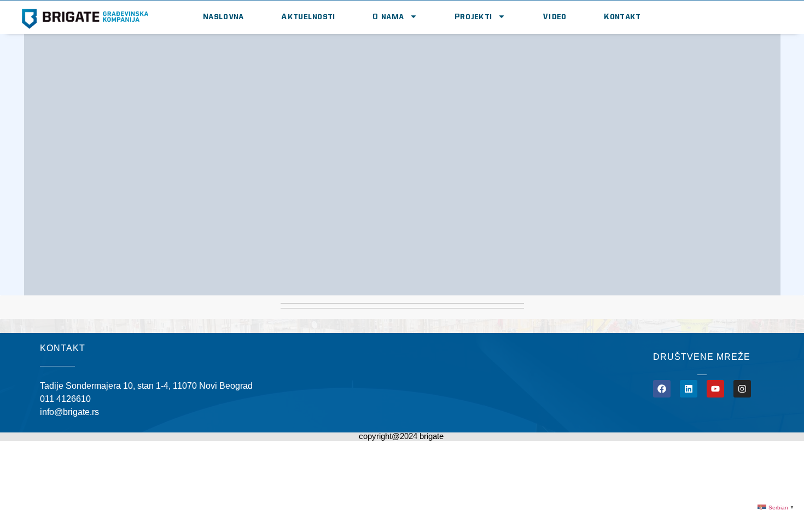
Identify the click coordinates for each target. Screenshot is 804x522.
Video (555, 16)
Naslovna (223, 16)
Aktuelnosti (308, 16)
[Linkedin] (688, 389)
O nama (388, 16)
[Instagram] (742, 389)
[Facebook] (662, 389)
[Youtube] (715, 389)
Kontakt (622, 16)
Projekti (473, 16)
